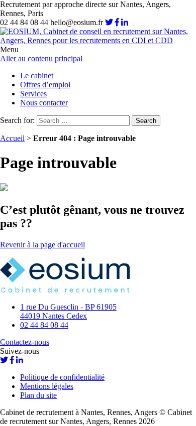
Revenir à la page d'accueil (42, 244)
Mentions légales (46, 386)
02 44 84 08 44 (44, 325)
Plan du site (38, 395)
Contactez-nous (24, 342)
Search (146, 120)
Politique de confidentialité (62, 377)
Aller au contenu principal (41, 58)
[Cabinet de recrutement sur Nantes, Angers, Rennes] (98, 40)
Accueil (12, 138)
